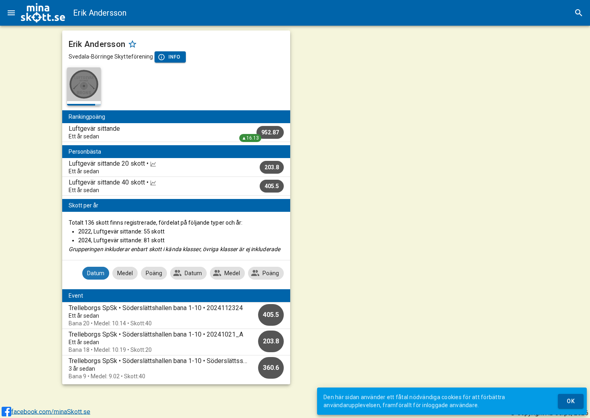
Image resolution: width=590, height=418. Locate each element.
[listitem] (176, 132)
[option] (176, 315)
